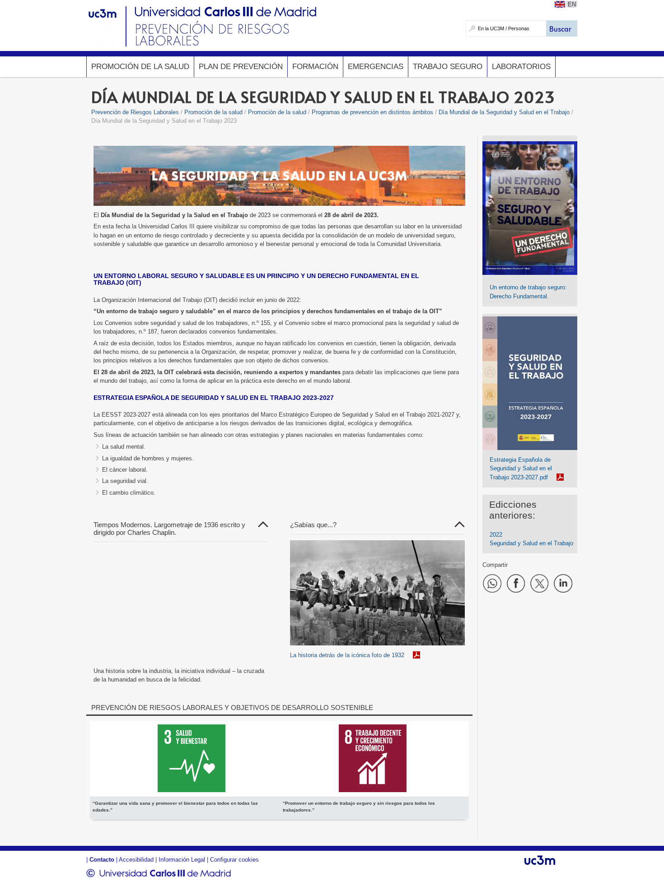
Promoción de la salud (140, 66)
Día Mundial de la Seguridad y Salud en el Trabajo (504, 112)
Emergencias (375, 66)
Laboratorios (521, 66)
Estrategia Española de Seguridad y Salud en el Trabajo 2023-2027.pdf (521, 468)
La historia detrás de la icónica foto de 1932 (347, 655)
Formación (315, 66)
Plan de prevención (241, 66)
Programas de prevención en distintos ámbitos (372, 112)
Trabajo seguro (447, 66)
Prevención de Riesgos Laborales (135, 112)
